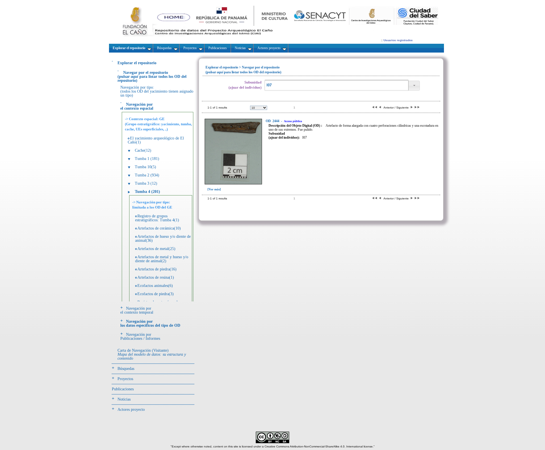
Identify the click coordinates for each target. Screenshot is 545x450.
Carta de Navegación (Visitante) (152, 354)
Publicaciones (123, 389)
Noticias (124, 399)
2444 (273, 121)
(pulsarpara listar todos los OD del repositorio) (152, 76)
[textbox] (336, 85)
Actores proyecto (131, 409)
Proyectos (125, 379)
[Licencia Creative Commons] (272, 442)
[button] (414, 86)
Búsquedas (126, 368)
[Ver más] (214, 189)
